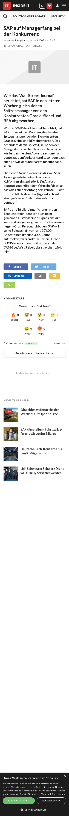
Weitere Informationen (53, 794)
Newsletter (42, 6)
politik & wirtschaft (29, 16)
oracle (37, 45)
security (58, 16)
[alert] (34, 794)
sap (27, 45)
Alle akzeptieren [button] (18, 800)
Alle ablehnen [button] (51, 800)
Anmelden (57, 5)
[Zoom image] (34, 67)
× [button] (65, 776)
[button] (34, 810)
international (13, 45)
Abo (49, 6)
